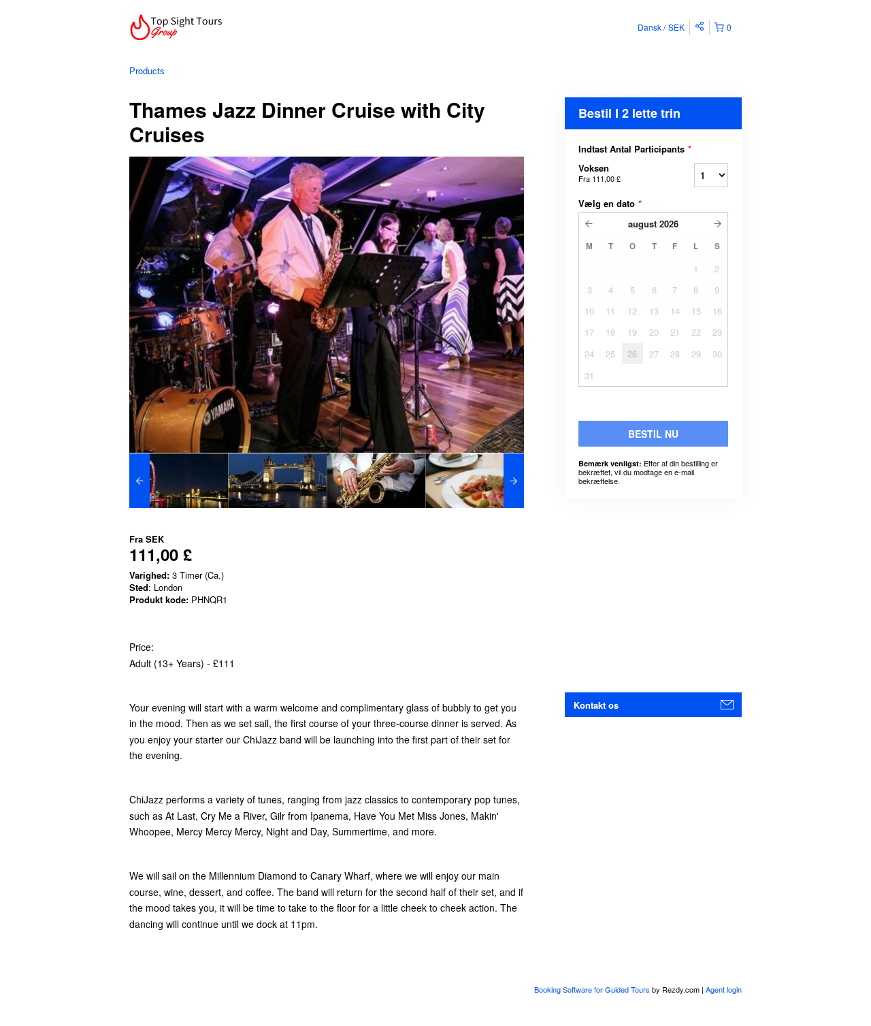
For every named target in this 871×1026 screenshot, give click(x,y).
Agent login (724, 989)
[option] (178, 480)
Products (147, 70)
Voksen (599, 172)
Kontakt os (596, 705)
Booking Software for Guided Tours (593, 989)
